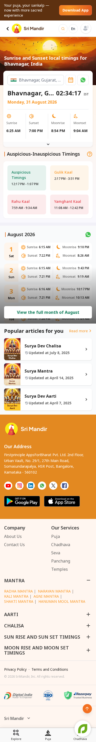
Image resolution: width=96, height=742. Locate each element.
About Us (13, 536)
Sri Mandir (14, 718)
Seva (55, 553)
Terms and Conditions (49, 669)
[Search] (63, 28)
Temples (59, 569)
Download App (75, 10)
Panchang (60, 561)
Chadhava (60, 544)
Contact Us (14, 544)
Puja (55, 536)
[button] (83, 80)
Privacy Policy (15, 669)
